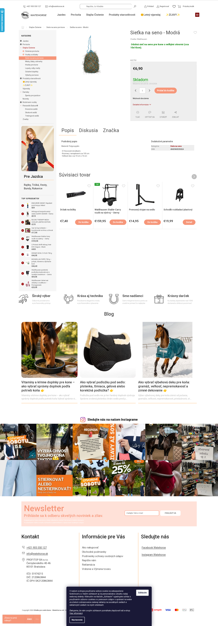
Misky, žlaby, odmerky (33, 61)
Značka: (138, 39)
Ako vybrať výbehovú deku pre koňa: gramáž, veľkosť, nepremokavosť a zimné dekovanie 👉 (164, 386)
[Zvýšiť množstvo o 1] (149, 90)
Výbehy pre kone (32, 75)
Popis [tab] (67, 130)
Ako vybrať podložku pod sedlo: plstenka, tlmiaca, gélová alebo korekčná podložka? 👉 (103, 386)
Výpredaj (26, 89)
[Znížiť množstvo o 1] (135, 90)
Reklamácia (88, 564)
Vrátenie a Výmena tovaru (96, 569)
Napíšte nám (89, 560)
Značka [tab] (111, 130)
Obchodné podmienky (94, 551)
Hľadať (135, 6)
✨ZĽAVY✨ (28, 85)
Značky (26, 119)
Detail (189, 222)
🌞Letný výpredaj (30, 82)
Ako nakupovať (90, 547)
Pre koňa (26, 44)
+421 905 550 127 (36, 547)
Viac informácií (76, 613)
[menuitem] (61, 15)
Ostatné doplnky (31, 72)
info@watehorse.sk (37, 553)
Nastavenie (77, 620)
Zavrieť (147, 110)
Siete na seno (176, 146)
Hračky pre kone (31, 65)
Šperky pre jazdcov (32, 95)
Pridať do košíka (165, 90)
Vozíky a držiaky (31, 55)
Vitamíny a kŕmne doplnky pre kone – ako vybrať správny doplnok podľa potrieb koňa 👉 (48, 386)
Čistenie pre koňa (32, 51)
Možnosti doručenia (141, 98)
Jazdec (26, 41)
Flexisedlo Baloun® (30, 106)
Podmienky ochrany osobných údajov (102, 556)
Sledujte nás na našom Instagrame (112, 419)
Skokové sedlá (31, 112)
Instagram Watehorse (154, 554)
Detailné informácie (141, 105)
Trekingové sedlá (32, 116)
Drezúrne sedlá (31, 109)
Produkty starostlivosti (32, 78)
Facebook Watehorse (154, 547)
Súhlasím (142, 592)
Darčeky (26, 92)
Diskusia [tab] (88, 130)
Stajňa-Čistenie (29, 48)
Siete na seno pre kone (34, 58)
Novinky (26, 99)
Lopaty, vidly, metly (32, 68)
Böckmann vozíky (30, 102)
